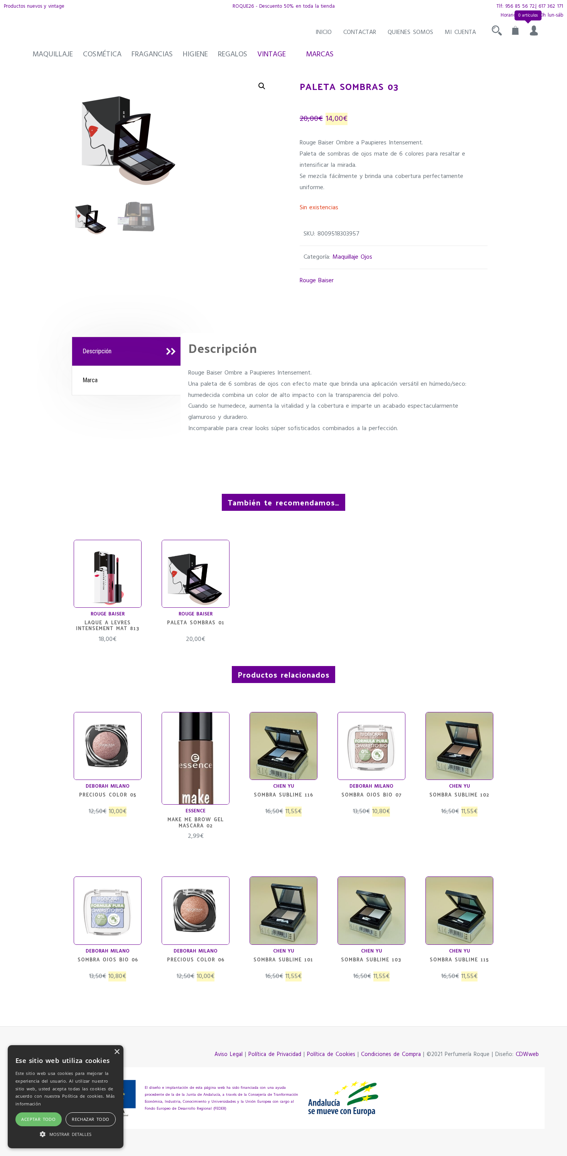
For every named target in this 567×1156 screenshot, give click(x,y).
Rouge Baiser (317, 281)
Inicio (324, 32)
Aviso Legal (228, 1054)
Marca (90, 380)
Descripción (97, 351)
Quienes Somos (410, 32)
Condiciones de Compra (391, 1054)
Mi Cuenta (460, 32)
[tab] (127, 351)
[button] (262, 86)
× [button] (117, 1052)
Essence (196, 811)
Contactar (359, 32)
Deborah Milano (108, 786)
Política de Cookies (331, 1054)
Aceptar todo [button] (38, 1119)
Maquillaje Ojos (352, 257)
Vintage (271, 54)
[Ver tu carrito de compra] (515, 32)
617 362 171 (550, 6)
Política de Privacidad (274, 1054)
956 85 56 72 (520, 6)
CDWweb (527, 1054)
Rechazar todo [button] (90, 1119)
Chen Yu (283, 786)
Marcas (320, 54)
